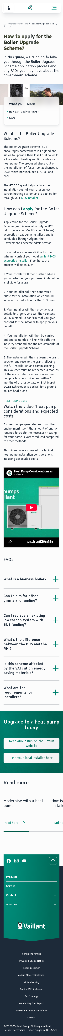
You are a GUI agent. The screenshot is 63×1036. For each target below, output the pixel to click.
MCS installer (29, 198)
